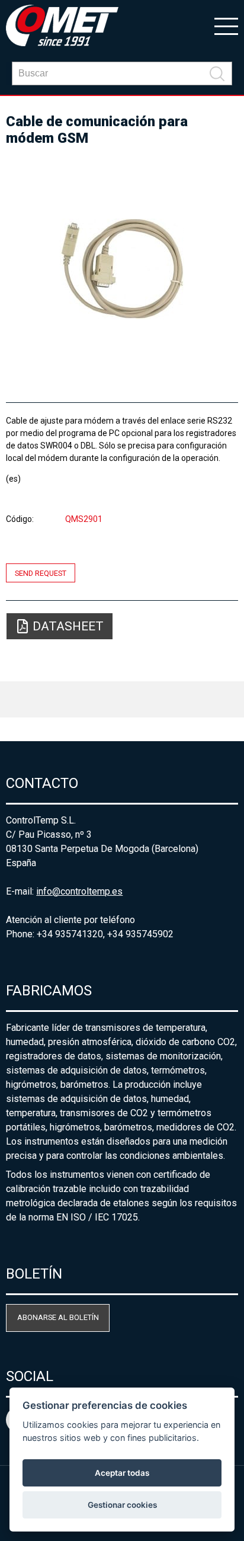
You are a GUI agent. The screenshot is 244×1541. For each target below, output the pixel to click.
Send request (40, 572)
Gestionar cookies (122, 1505)
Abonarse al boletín (58, 1317)
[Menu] (226, 25)
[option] (121, 269)
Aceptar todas (122, 1473)
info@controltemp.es (79, 891)
